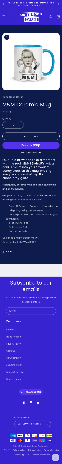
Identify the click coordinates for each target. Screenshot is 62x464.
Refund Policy (13, 358)
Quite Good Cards (29, 446)
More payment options (31, 153)
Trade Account (14, 337)
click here (40, 210)
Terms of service (51, 450)
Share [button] (9, 251)
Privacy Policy (13, 344)
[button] (3, 16)
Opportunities (13, 379)
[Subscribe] (52, 311)
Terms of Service (15, 372)
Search (10, 330)
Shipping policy (22, 455)
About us (10, 351)
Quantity (6, 119)
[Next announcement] (58, 4)
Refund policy (19, 450)
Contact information (41, 455)
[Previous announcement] (3, 4)
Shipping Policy (14, 365)
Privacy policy (34, 450)
